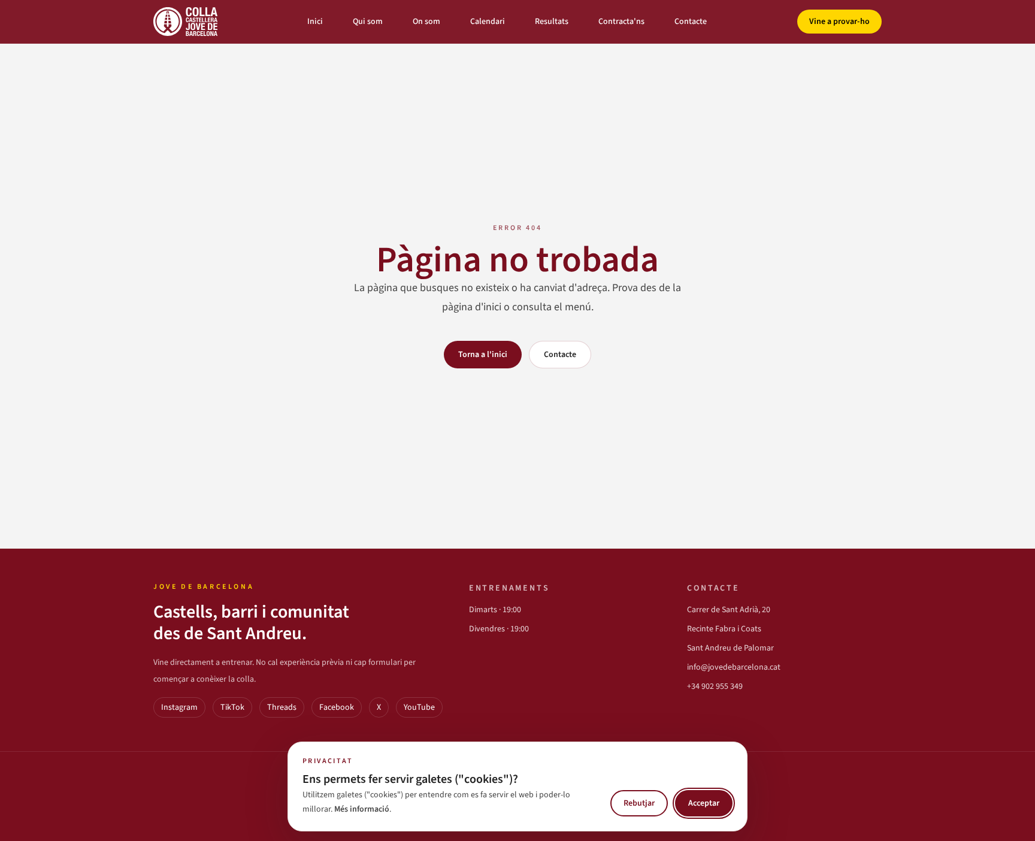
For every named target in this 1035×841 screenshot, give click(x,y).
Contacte (690, 22)
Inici (315, 22)
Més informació (361, 809)
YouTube (419, 707)
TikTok (232, 707)
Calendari (487, 22)
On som (426, 22)
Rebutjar (639, 803)
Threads (281, 707)
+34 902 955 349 (715, 686)
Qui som (368, 22)
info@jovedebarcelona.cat (733, 667)
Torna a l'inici (482, 355)
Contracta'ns (621, 22)
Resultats (551, 22)
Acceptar (703, 803)
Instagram (179, 707)
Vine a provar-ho (839, 22)
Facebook (336, 707)
